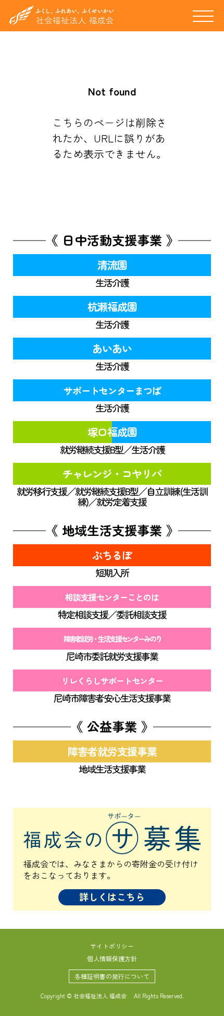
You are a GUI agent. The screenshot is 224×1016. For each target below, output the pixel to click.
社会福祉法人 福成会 (61, 15)
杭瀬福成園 (112, 306)
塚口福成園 (112, 431)
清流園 (112, 264)
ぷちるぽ (112, 555)
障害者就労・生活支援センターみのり (112, 638)
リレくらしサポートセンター (112, 680)
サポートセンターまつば (112, 390)
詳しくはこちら (112, 896)
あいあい (112, 348)
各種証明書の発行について (112, 976)
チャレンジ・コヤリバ (112, 473)
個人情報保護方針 (112, 958)
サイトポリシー (112, 945)
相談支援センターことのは (112, 597)
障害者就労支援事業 (112, 751)
